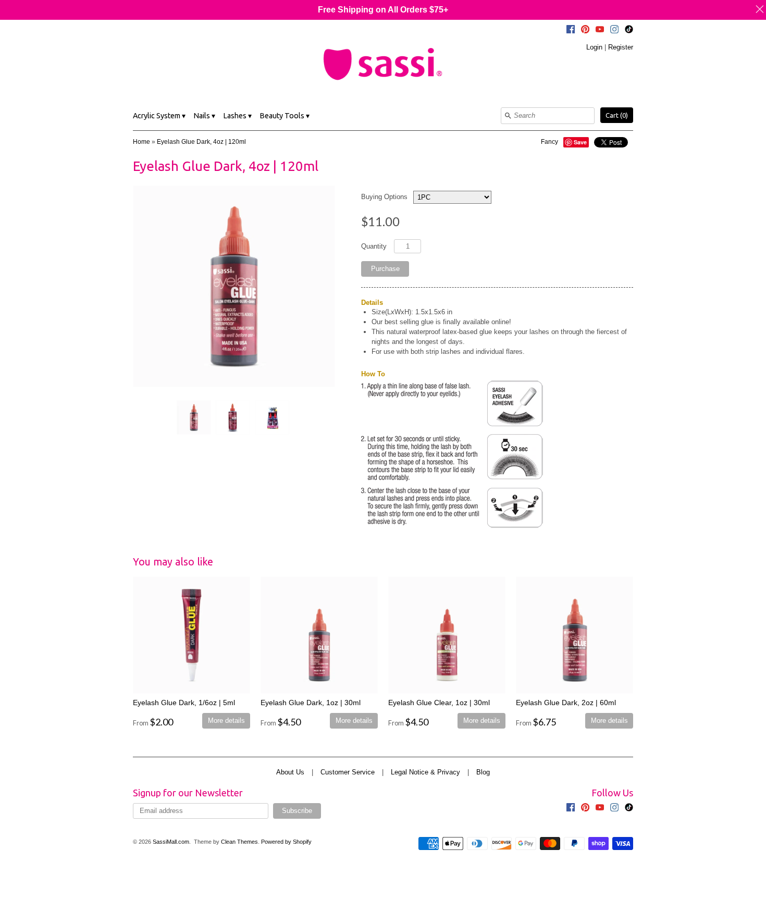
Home (141, 141)
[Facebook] (570, 30)
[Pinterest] (585, 30)
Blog (483, 772)
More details (226, 720)
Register (620, 47)
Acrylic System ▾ (159, 116)
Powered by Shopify (286, 842)
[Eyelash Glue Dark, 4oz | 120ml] (193, 417)
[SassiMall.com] (383, 63)
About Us (290, 772)
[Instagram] (614, 30)
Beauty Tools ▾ (285, 116)
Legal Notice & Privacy (425, 772)
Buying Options (384, 197)
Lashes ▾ (237, 116)
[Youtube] (600, 30)
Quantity (374, 246)
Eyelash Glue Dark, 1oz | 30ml (311, 702)
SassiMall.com (171, 842)
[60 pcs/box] (271, 417)
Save (580, 142)
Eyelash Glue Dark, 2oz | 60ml (566, 702)
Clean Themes (239, 842)
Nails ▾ (204, 116)
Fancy (549, 141)
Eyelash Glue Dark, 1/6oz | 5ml (184, 702)
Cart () (617, 115)
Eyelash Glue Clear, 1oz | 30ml (439, 702)
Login (594, 47)
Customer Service (347, 772)
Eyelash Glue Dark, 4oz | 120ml (201, 141)
